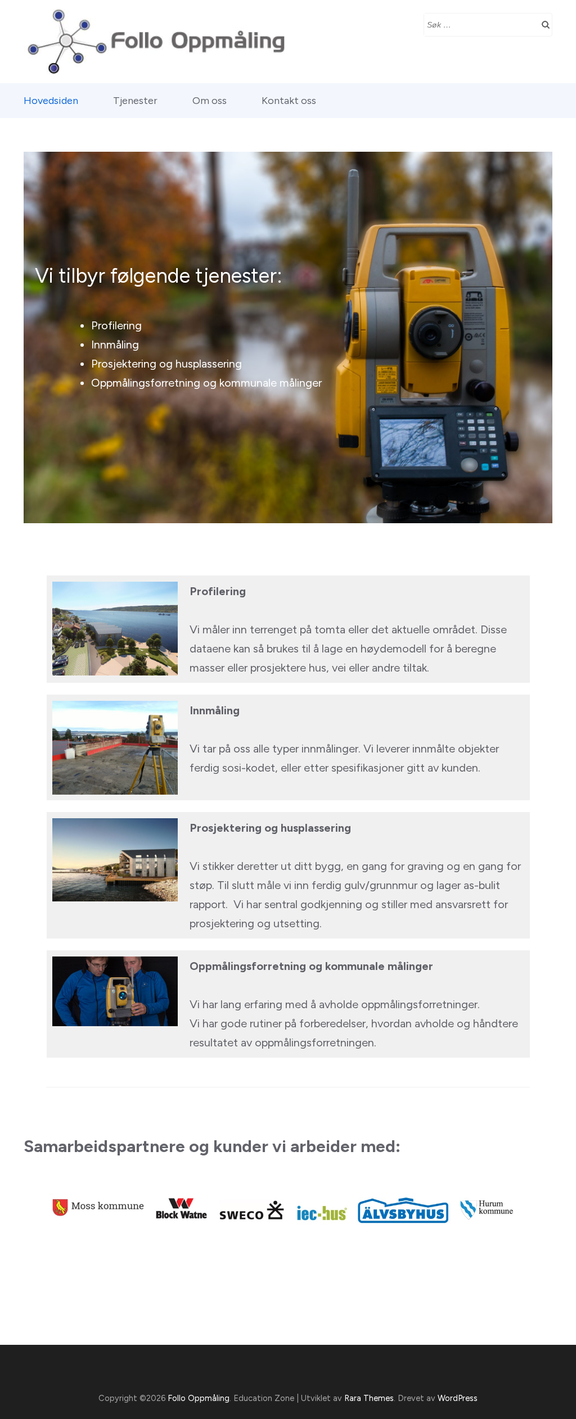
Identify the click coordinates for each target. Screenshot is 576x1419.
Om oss (209, 100)
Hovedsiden (51, 100)
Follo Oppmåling (199, 1398)
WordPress (458, 1398)
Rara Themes (369, 1398)
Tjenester (135, 100)
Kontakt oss (289, 100)
